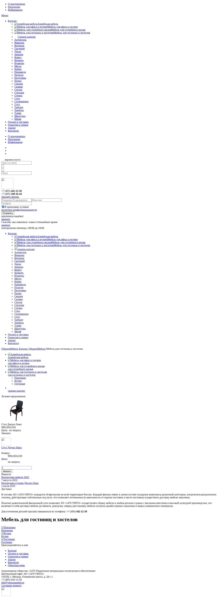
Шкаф (17, 119)
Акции (12, 127)
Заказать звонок (10, 196)
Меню (4, 15)
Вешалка (19, 42)
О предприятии (16, 4)
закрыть (5, 219)
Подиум (18, 75)
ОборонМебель (9, 348)
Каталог (12, 21)
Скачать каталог (27, 36)
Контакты (13, 130)
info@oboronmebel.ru (12, 582)
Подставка (20, 78)
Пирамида (20, 72)
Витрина (19, 45)
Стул (17, 104)
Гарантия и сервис (18, 124)
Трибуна (19, 110)
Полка (17, 80)
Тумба (17, 113)
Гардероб (19, 48)
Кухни (18, 380)
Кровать (19, 60)
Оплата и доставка (18, 122)
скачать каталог (26, 249)
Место (17, 66)
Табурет (18, 107)
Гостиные (19, 383)
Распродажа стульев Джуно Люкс (20, 483)
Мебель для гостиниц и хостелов (72, 32)
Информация (15, 9)
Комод (18, 57)
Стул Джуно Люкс (11, 447)
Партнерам (14, 7)
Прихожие (20, 377)
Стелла (18, 89)
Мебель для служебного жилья (68, 29)
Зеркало (18, 54)
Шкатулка (19, 116)
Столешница (21, 101)
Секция (18, 83)
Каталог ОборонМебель (32, 348)
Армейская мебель (48, 24)
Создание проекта (11, 585)
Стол (17, 98)
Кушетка (19, 63)
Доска (17, 51)
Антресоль (20, 39)
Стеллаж (19, 92)
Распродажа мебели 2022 (15, 477)
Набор (17, 69)
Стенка (18, 95)
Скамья (18, 86)
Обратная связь (16, 565)
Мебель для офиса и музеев (62, 26)
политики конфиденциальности (19, 209)
